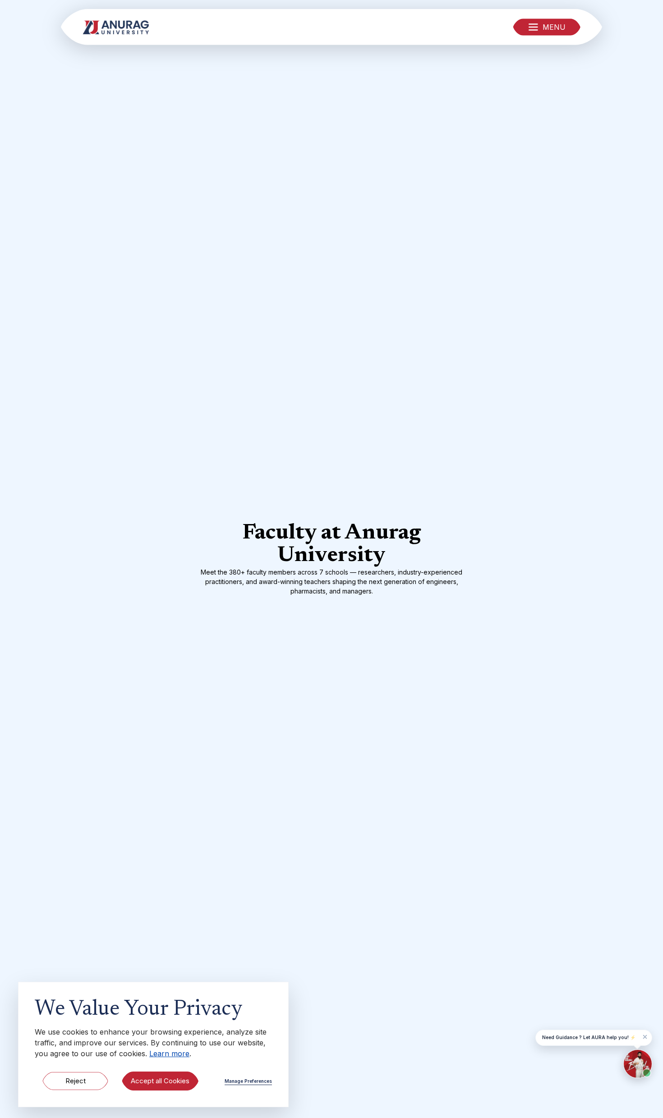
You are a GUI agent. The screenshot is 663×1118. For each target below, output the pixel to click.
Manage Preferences (248, 1081)
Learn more (169, 1053)
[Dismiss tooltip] (645, 1037)
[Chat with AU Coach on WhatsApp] (637, 1063)
